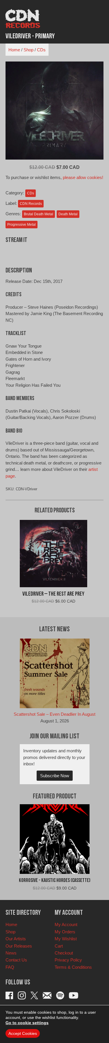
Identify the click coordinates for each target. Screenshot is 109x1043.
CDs (41, 49)
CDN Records (31, 204)
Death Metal (68, 214)
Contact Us (16, 959)
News (11, 952)
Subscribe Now (54, 775)
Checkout (64, 952)
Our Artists (16, 938)
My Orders (65, 931)
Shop (28, 49)
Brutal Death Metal (38, 214)
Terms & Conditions (73, 967)
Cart (59, 945)
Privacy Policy (68, 959)
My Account (66, 924)
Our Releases (19, 945)
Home (14, 49)
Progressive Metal (21, 225)
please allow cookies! (83, 177)
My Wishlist (66, 938)
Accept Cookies (22, 1033)
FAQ (10, 967)
